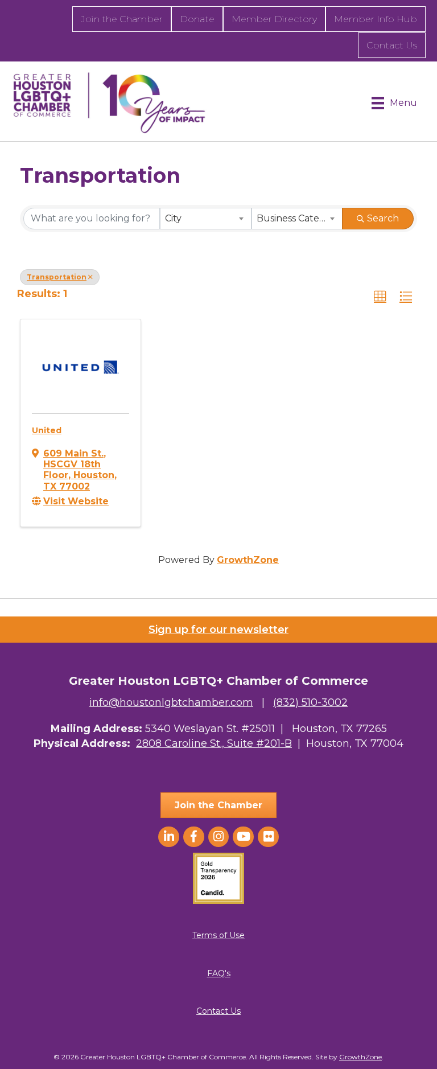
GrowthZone (248, 559)
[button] (380, 296)
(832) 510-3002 (310, 702)
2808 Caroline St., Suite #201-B (214, 743)
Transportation (56, 277)
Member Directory (274, 19)
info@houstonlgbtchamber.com (171, 702)
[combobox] (206, 218)
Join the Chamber (122, 19)
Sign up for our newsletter (218, 629)
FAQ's (218, 973)
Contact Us (391, 45)
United (46, 430)
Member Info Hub (375, 19)
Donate (197, 19)
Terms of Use (218, 935)
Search (383, 218)
